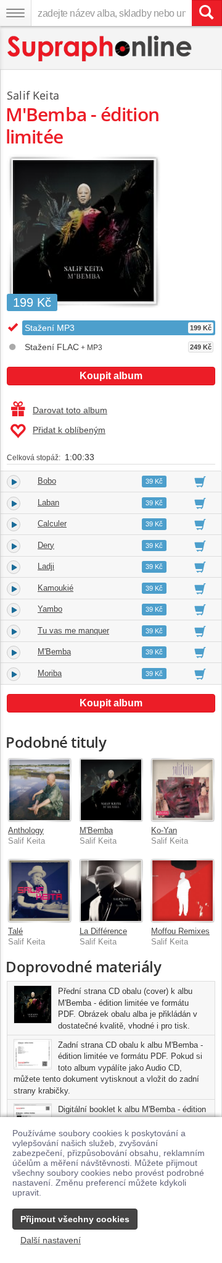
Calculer (52, 523)
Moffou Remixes (180, 931)
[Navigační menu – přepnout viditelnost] (15, 13)
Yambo (50, 609)
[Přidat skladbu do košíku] (200, 481)
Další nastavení (50, 1240)
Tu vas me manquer (73, 630)
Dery (46, 545)
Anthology (26, 830)
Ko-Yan (164, 830)
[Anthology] (39, 790)
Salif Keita (33, 95)
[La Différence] (111, 890)
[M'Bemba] (111, 790)
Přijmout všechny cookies (75, 1219)
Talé (15, 931)
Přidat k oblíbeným (69, 430)
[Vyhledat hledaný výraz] (206, 13)
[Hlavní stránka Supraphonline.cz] (100, 48)
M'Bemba (54, 651)
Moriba (50, 673)
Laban (48, 502)
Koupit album (111, 375)
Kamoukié (55, 588)
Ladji (46, 566)
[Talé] (39, 890)
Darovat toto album (70, 410)
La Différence (103, 931)
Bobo (47, 481)
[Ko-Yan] (182, 790)
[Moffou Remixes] (182, 890)
